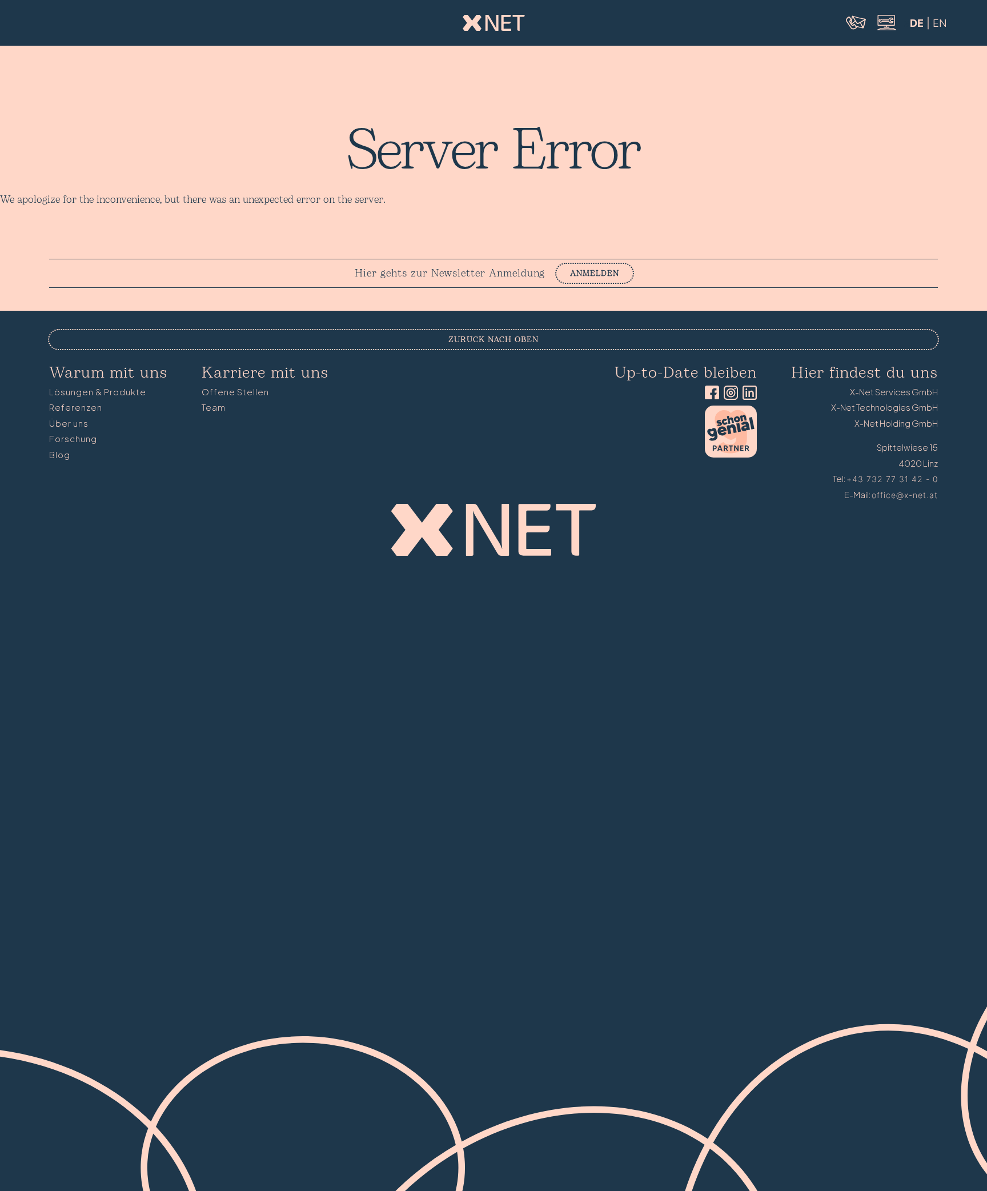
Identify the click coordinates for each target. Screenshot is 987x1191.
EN (940, 23)
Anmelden (594, 273)
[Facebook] (709, 394)
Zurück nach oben (493, 340)
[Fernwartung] (886, 29)
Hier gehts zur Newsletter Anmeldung (450, 273)
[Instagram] (728, 394)
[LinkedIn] (747, 394)
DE (917, 23)
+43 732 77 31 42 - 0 (892, 479)
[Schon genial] (731, 454)
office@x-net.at (905, 495)
